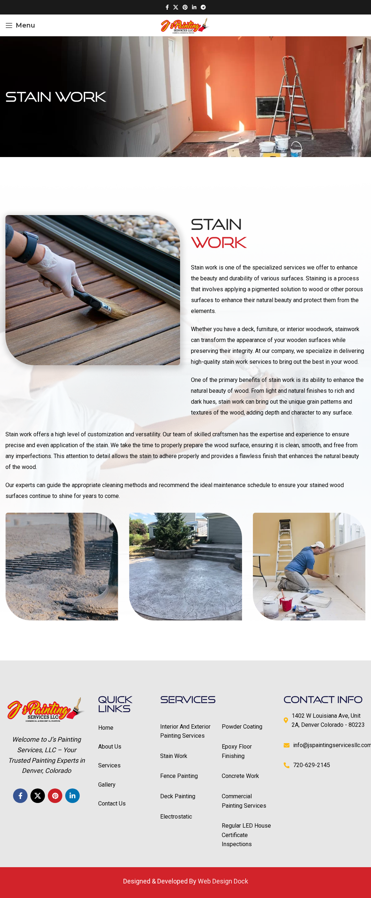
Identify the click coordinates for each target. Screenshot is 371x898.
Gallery (107, 784)
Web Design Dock (223, 881)
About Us (109, 746)
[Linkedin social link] (194, 7)
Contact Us (112, 803)
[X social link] (175, 7)
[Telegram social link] (203, 7)
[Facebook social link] (167, 7)
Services (109, 765)
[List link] (185, 731)
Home (105, 727)
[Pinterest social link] (185, 7)
